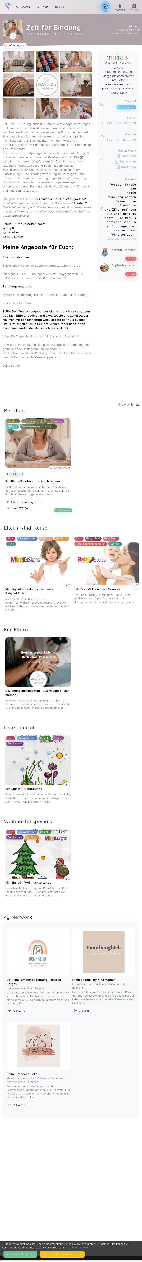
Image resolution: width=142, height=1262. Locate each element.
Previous (7, 85)
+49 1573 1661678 (121, 123)
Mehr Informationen (77, 1247)
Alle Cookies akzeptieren (20, 1254)
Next (87, 85)
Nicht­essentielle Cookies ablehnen (62, 1254)
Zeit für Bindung (121, 139)
